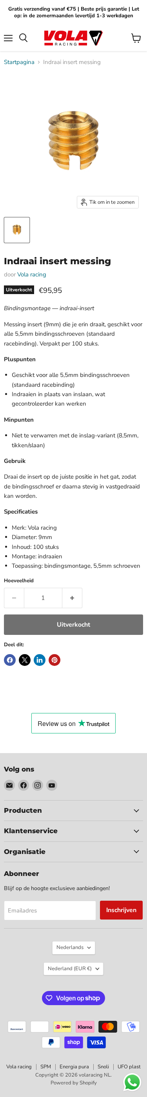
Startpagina (19, 62)
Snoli (103, 1066)
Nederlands (69, 947)
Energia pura (74, 1066)
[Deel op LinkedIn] (39, 660)
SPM (45, 1066)
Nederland (70, 968)
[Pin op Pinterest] (54, 660)
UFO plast (129, 1066)
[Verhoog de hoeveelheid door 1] (72, 598)
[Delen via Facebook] (10, 660)
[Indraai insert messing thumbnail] (16, 230)
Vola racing (31, 274)
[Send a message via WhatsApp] (132, 1082)
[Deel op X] (25, 660)
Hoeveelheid (19, 581)
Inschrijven (121, 910)
